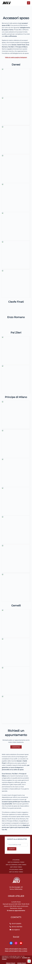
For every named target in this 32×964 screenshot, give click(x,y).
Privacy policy (10, 963)
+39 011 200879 (16, 923)
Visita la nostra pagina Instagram (16, 57)
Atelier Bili (16, 859)
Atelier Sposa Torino (16, 869)
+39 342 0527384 (16, 926)
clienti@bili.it (15, 929)
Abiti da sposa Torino (16, 871)
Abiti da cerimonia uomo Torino (16, 864)
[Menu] (28, 2)
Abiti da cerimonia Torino (16, 862)
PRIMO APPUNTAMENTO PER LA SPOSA (16, 949)
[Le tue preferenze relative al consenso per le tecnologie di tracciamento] (29, 961)
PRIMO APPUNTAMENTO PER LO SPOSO (16, 951)
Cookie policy (21, 963)
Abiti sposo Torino (16, 867)
